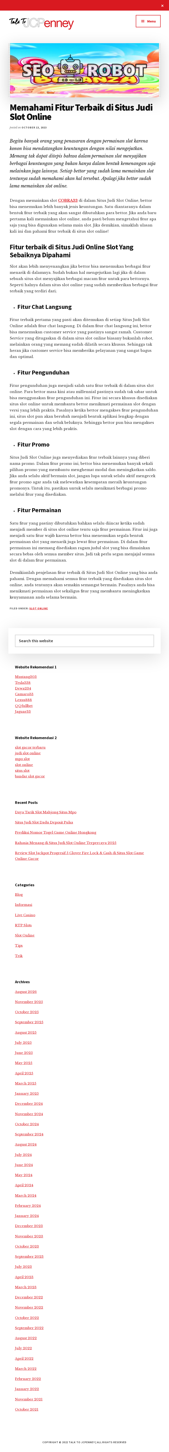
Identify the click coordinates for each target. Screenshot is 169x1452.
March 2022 (26, 1369)
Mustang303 (26, 677)
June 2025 (24, 1053)
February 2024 (28, 1206)
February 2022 (28, 1379)
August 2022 (26, 1338)
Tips (19, 945)
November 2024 (29, 1114)
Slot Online (38, 608)
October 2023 (27, 1246)
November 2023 (29, 1236)
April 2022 (24, 1358)
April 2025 (24, 1073)
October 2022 (27, 1318)
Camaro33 (24, 694)
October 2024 (27, 1124)
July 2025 (23, 1042)
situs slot (22, 770)
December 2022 (29, 1297)
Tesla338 (23, 683)
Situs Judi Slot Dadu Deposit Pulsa (44, 822)
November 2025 (29, 1002)
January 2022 (27, 1389)
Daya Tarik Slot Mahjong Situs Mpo (45, 812)
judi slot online (28, 753)
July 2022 (23, 1348)
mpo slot (22, 759)
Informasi (23, 905)
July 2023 (23, 1267)
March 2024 (25, 1195)
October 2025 (27, 1012)
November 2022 (29, 1307)
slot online (24, 765)
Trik (19, 956)
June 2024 (24, 1165)
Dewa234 (23, 688)
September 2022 (29, 1328)
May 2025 (23, 1063)
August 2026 (26, 992)
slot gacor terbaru (30, 747)
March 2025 (25, 1083)
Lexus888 (23, 700)
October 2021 (26, 1409)
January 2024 (27, 1216)
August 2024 (26, 1144)
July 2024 (23, 1155)
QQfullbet (24, 706)
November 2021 (28, 1399)
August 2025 (26, 1032)
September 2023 (29, 1256)
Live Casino (25, 915)
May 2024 (23, 1175)
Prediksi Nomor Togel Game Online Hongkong (55, 832)
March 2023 (26, 1287)
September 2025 (29, 1022)
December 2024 (29, 1104)
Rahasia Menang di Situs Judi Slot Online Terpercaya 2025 (65, 843)
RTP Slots (23, 925)
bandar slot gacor (30, 776)
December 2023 (29, 1226)
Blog (19, 894)
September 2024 (29, 1134)
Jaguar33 (23, 711)
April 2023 (24, 1277)
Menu (151, 21)
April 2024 (24, 1185)
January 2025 (27, 1093)
